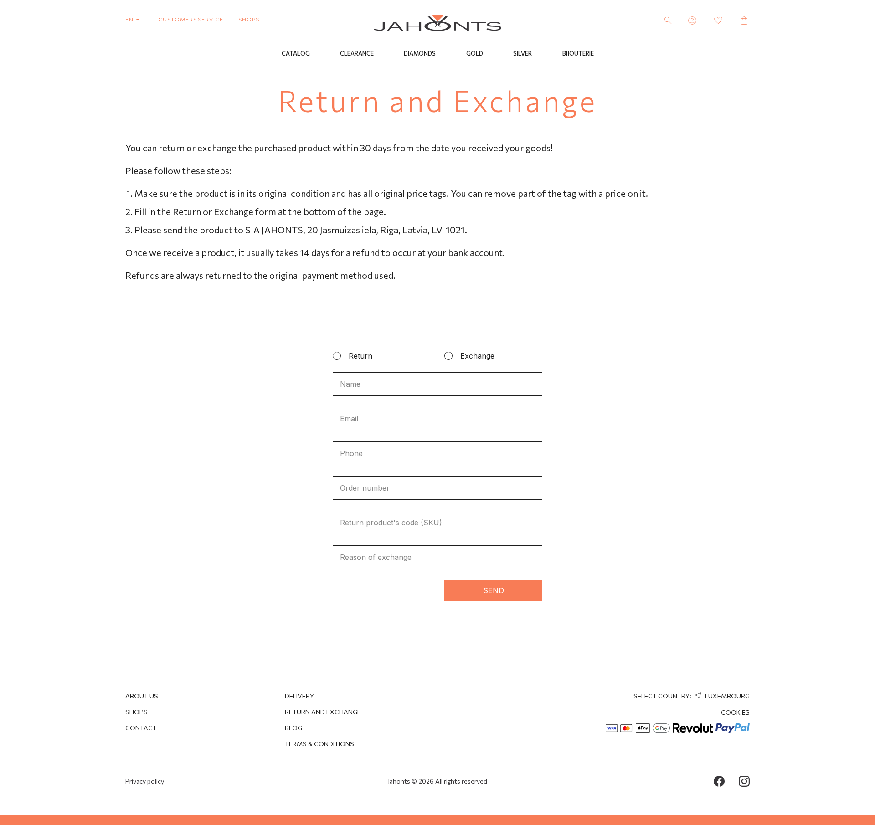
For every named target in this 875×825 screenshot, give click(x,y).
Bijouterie (578, 53)
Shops (136, 712)
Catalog (296, 53)
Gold (474, 53)
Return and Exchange (323, 712)
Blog (293, 728)
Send (493, 590)
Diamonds (420, 53)
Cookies (735, 712)
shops (248, 19)
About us (141, 696)
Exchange (477, 355)
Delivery (299, 696)
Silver (522, 53)
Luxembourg (727, 696)
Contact (141, 728)
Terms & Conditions (319, 744)
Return (360, 355)
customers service (190, 19)
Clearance (357, 53)
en (130, 19)
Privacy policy (144, 781)
